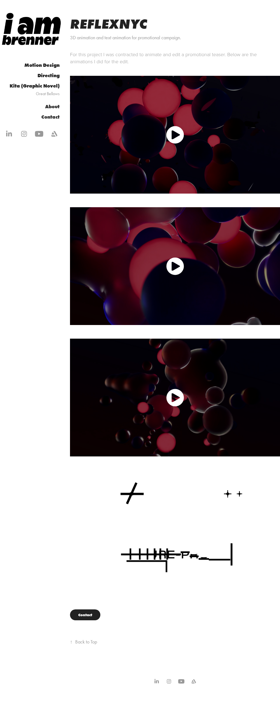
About (52, 107)
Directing (48, 76)
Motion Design (42, 65)
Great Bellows (48, 93)
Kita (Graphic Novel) (35, 86)
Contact (50, 117)
